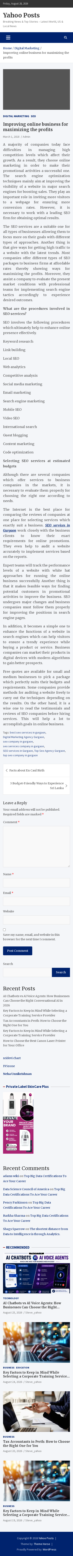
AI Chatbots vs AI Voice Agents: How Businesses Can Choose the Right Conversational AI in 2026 (36, 1000)
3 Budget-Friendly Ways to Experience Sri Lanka (37, 785)
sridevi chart (12, 1058)
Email (8, 893)
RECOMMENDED (17, 1247)
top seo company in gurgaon (20, 755)
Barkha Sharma (14, 1215)
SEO (33, 116)
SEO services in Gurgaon (18, 751)
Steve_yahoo (33, 1312)
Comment (11, 822)
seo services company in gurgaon (23, 746)
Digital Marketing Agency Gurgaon (23, 737)
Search (8, 964)
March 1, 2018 (11, 136)
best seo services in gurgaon (27, 732)
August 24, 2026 (12, 1382)
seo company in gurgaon (18, 741)
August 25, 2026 (12, 1312)
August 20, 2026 (12, 1451)
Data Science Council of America (26, 1189)
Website (8, 911)
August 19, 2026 (12, 1520)
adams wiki (11, 1176)
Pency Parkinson (15, 1202)
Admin (26, 136)
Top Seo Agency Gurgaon (49, 751)
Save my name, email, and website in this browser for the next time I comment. (31, 937)
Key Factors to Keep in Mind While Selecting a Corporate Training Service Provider (35, 1376)
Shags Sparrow (14, 1229)
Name (8, 874)
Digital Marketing (16, 116)
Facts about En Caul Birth (26, 770)
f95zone (9, 1066)
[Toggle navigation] (8, 37)
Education (22, 1367)
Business (8, 1367)
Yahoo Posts (21, 15)
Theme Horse (42, 1544)
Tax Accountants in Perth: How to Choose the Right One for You (36, 1444)
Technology (11, 1298)
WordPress (49, 1549)
